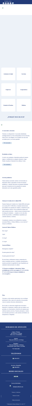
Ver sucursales (7, 142)
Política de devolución (16, 400)
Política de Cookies (16, 395)
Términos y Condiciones (16, 392)
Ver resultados (7, 164)
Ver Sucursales (16, 348)
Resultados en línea (7, 1)
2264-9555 (16, 367)
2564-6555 (16, 358)
